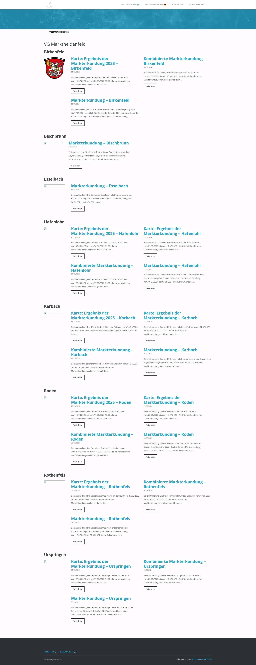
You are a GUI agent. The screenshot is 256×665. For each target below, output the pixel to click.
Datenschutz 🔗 (68, 652)
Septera (195, 659)
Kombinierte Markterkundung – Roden (102, 437)
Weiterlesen (77, 91)
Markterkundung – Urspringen (101, 598)
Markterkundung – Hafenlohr (172, 265)
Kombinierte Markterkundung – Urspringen (175, 564)
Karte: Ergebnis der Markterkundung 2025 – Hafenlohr (105, 231)
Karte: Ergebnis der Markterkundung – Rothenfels (100, 484)
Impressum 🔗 (50, 652)
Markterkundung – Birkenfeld (100, 100)
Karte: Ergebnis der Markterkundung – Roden (169, 400)
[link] (209, 4)
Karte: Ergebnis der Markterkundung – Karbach (171, 315)
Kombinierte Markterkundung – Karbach (102, 352)
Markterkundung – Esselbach (99, 186)
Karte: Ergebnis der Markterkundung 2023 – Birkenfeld (94, 63)
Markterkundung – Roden (169, 434)
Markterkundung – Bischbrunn (99, 143)
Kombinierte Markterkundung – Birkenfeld (175, 61)
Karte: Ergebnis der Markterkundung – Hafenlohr (172, 231)
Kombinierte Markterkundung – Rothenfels (175, 484)
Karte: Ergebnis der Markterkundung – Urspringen (101, 564)
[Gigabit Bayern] (50, 4)
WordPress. (206, 659)
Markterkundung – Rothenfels (100, 518)
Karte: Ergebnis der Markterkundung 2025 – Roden (101, 400)
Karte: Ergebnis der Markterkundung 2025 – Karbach (103, 315)
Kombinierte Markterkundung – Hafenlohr (102, 268)
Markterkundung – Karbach (171, 349)
